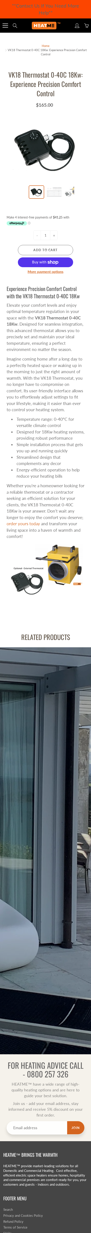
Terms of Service (15, 1227)
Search (8, 1209)
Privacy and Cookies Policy (23, 1215)
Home (45, 46)
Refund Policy (13, 1221)
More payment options (45, 271)
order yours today (23, 523)
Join (76, 1128)
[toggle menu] (5, 25)
